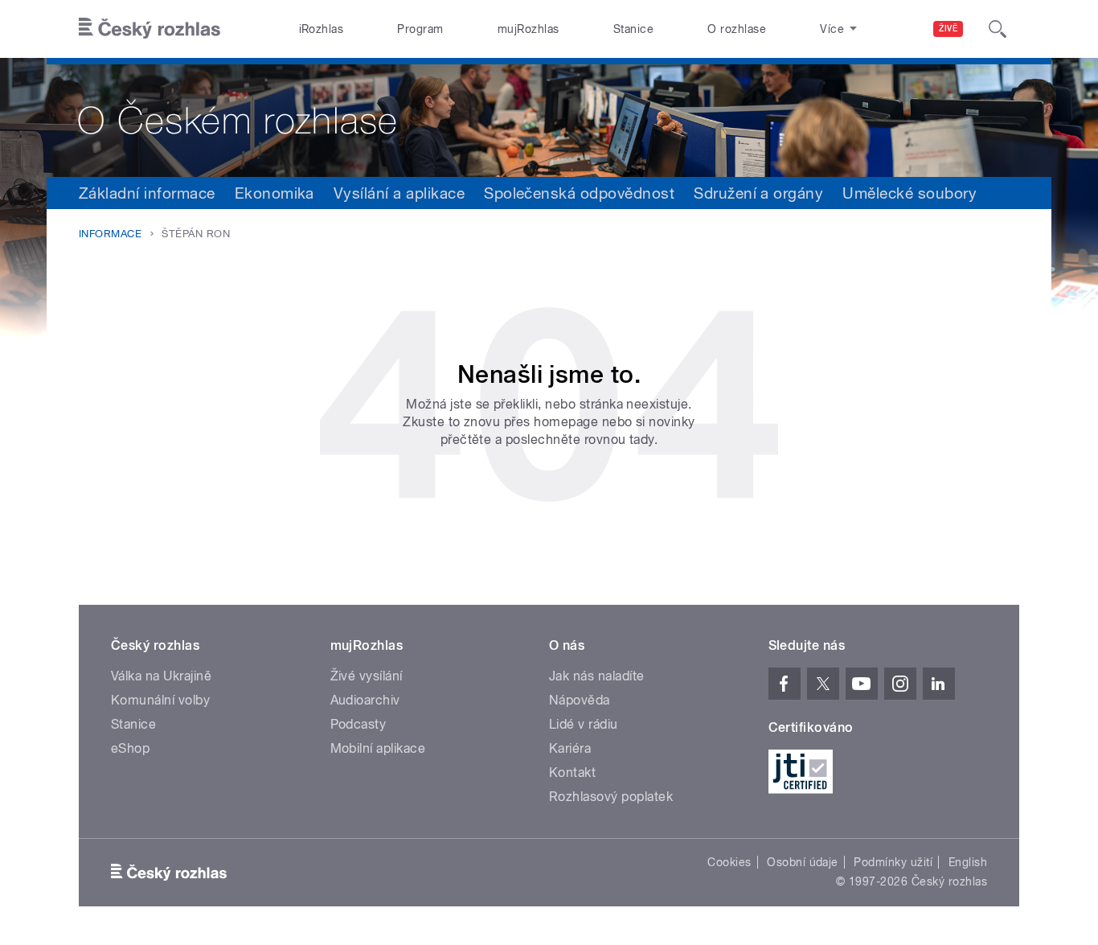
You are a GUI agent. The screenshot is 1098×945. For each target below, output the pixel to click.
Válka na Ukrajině (161, 676)
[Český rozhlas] (149, 29)
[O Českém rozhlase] (549, 117)
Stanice (633, 29)
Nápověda (579, 700)
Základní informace (147, 193)
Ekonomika (274, 193)
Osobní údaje (802, 862)
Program (420, 29)
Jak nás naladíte (597, 676)
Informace (110, 234)
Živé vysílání (366, 676)
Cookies (729, 862)
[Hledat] (997, 29)
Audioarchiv (365, 700)
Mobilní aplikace (378, 748)
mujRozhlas (528, 29)
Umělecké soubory (909, 193)
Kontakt (572, 772)
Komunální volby (160, 700)
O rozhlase (736, 29)
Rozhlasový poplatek (611, 796)
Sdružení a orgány (758, 193)
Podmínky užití (893, 862)
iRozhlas (321, 29)
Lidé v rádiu (583, 724)
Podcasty (358, 724)
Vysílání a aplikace (399, 193)
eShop (130, 748)
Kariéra (570, 748)
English (967, 862)
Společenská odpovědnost (579, 193)
